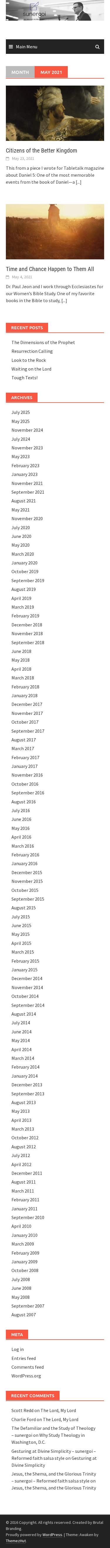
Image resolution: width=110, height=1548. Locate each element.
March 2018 (22, 678)
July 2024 (20, 439)
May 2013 (20, 1111)
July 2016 (20, 810)
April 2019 (21, 598)
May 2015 (20, 934)
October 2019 (24, 571)
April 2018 (21, 669)
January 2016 (24, 863)
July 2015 (20, 917)
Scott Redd (22, 1410)
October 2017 (24, 722)
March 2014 (22, 1058)
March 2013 (22, 1129)
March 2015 (22, 952)
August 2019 (23, 589)
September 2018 (27, 642)
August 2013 (23, 1102)
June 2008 (21, 1288)
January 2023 (24, 474)
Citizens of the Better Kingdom (41, 150)
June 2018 (21, 651)
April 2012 (21, 1164)
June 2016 (21, 819)
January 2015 (24, 970)
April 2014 (21, 1049)
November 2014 (27, 987)
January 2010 (24, 1235)
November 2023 (27, 448)
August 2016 (23, 802)
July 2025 (20, 412)
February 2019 (25, 616)
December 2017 (26, 704)
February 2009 (25, 1253)
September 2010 (27, 1217)
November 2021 (27, 483)
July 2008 (20, 1279)
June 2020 (21, 536)
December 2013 (26, 1085)
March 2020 (22, 554)
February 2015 (25, 961)
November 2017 (27, 713)
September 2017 (27, 731)
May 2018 (20, 660)
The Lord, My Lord (58, 1410)
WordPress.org (26, 1376)
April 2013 (21, 1120)
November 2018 (27, 633)
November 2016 (27, 775)
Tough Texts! (24, 377)
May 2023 (20, 456)
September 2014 (27, 1005)
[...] (79, 182)
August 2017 (23, 740)
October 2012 (24, 1137)
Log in (17, 1349)
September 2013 (27, 1094)
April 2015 (21, 943)
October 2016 (24, 784)
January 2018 (24, 695)
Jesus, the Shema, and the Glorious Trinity (53, 1488)
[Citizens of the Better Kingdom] (55, 113)
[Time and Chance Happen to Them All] (55, 231)
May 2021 (20, 510)
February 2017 (25, 757)
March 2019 (22, 607)
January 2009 (24, 1261)
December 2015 (26, 872)
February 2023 (25, 465)
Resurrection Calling (32, 351)
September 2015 (27, 899)
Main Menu (26, 46)
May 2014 (20, 1040)
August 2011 (23, 1182)
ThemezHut (16, 1540)
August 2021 (23, 501)
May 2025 (20, 421)
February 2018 (25, 687)
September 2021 (27, 492)
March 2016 (22, 846)
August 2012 (23, 1147)
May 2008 (20, 1297)
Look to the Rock (28, 360)
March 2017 (22, 748)
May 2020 (20, 545)
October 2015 (24, 890)
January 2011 (24, 1209)
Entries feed (23, 1358)
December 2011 (26, 1173)
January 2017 (24, 766)
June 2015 (21, 925)
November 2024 (27, 430)
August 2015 (23, 908)
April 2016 (21, 837)
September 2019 (27, 580)
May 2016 (20, 828)
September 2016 (27, 793)
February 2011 (25, 1199)
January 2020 (24, 563)
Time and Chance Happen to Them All (50, 268)
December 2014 (26, 978)
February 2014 (25, 1067)
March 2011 (22, 1191)
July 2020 (20, 527)
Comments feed (27, 1367)
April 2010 (21, 1226)
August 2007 (23, 1314)
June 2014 (21, 1032)
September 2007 (27, 1306)
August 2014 (23, 1014)
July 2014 (20, 1022)
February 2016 (25, 855)
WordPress (52, 1534)
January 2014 (24, 1076)
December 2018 (26, 625)
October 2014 (24, 996)
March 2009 (22, 1244)
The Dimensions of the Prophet (43, 342)
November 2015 (27, 881)
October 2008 (24, 1270)
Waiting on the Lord (31, 369)
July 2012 (20, 1155)
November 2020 (27, 518)
